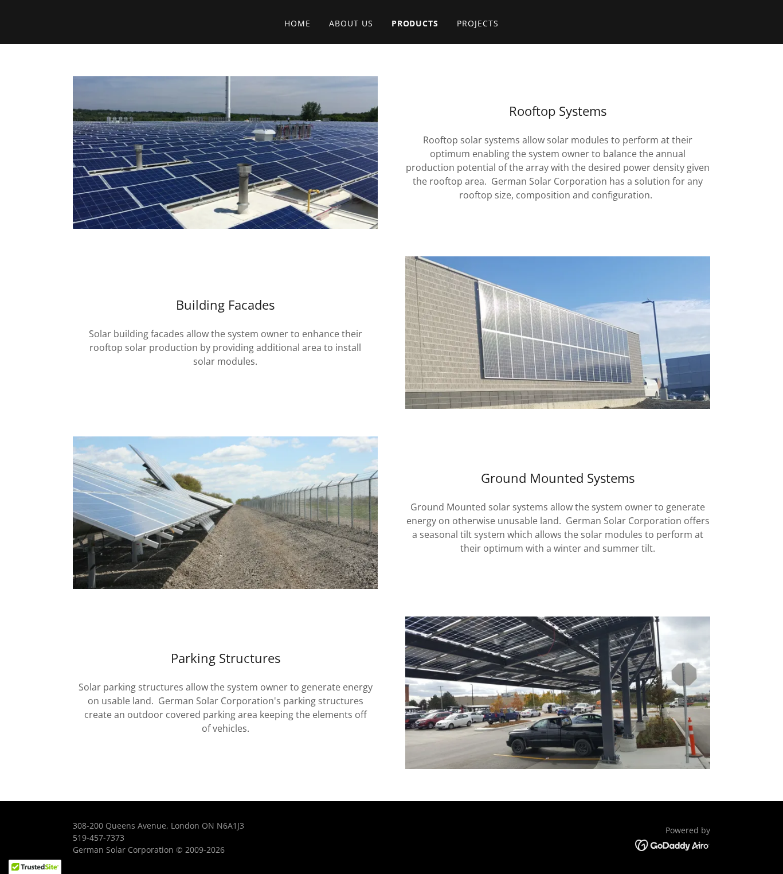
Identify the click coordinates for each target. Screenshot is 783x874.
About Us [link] (351, 23)
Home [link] (297, 23)
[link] (672, 844)
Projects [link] (478, 23)
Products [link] (415, 23)
